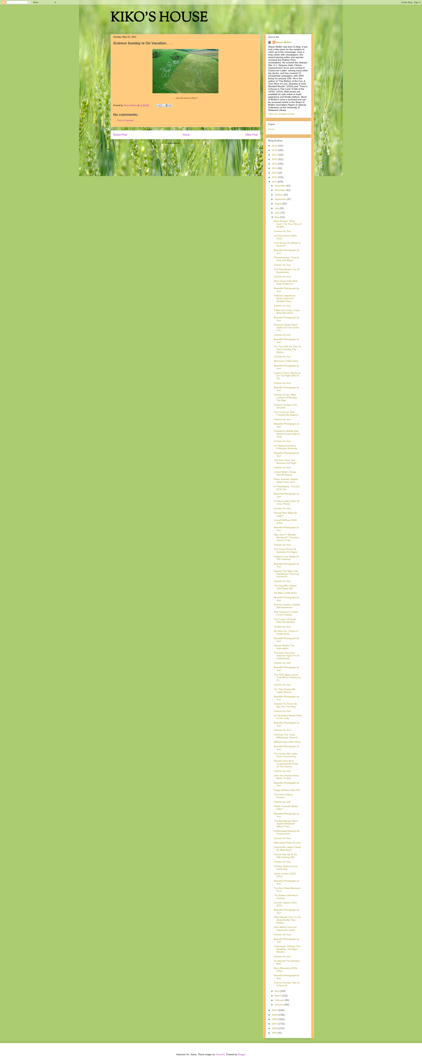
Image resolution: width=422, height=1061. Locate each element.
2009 (275, 1014)
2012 (275, 177)
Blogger (241, 1054)
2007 (275, 1023)
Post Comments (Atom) (192, 143)
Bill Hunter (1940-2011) (286, 361)
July (277, 208)
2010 (275, 1010)
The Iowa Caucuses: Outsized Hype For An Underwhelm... (286, 655)
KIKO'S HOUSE (159, 18)
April (277, 991)
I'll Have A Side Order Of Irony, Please (286, 502)
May (277, 217)
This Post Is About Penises (283, 796)
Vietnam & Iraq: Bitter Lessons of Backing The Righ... (285, 397)
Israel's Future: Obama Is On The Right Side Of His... (287, 376)
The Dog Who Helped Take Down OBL (285, 587)
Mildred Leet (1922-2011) (287, 742)
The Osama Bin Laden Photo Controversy (286, 755)
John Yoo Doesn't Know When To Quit (286, 777)
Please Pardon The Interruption (284, 647)
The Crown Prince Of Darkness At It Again (285, 550)
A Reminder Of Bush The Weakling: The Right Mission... (287, 949)
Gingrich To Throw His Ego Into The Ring (285, 705)
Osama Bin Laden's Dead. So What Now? (287, 848)
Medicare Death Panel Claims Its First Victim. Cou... (287, 327)
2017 (275, 154)
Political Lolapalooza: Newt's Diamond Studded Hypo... (285, 298)
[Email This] (157, 105)
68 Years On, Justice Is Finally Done (286, 632)
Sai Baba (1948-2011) (285, 593)
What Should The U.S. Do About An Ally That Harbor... (287, 920)
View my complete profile (281, 114)
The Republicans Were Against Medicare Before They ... (286, 824)
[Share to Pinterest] (170, 105)
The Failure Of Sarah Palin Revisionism (285, 620)
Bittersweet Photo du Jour (287, 842)
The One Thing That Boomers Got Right (285, 461)
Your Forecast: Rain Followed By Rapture (286, 413)
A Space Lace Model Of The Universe (286, 558)
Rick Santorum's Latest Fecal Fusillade (286, 613)
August (279, 203)
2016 (275, 159)
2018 (275, 150)
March (278, 995)
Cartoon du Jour (282, 231)
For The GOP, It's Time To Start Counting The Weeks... (287, 349)
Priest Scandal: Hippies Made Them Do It (286, 480)
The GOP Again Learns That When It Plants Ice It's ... (287, 677)
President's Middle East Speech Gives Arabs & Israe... (287, 434)
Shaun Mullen (283, 42)
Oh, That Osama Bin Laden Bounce (284, 690)
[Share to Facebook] (166, 105)
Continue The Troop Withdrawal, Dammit (285, 736)
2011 (274, 181)
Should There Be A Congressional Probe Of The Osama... (286, 764)
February (280, 1000)
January (279, 1004)
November (280, 190)
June (277, 212)
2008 (275, 1019)
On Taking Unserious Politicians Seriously (285, 447)
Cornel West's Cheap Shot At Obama (285, 473)
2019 (275, 145)
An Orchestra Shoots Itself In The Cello (287, 717)
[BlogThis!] (160, 105)
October (279, 194)
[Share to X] (163, 105)
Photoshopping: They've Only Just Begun (286, 259)
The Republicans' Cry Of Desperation (287, 270)
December (280, 185)
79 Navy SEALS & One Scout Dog (286, 867)
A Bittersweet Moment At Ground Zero (286, 832)
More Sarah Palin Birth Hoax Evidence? (286, 282)
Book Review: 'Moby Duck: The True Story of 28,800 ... (287, 224)
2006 (275, 1028)
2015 (275, 163)
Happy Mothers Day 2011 (287, 790)
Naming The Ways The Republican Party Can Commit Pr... (286, 574)
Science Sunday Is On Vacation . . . (285, 406)
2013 (275, 172)
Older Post (251, 134)
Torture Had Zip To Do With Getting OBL (285, 856)
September (281, 199)
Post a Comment (125, 120)
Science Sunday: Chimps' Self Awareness (287, 606)
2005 (275, 1032)
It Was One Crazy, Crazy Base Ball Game (287, 311)
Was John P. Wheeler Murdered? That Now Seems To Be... (286, 537)
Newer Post (120, 134)
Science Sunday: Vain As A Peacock (287, 984)
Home (186, 134)
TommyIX (220, 1054)
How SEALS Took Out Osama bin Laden (285, 928)
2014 (275, 168)
